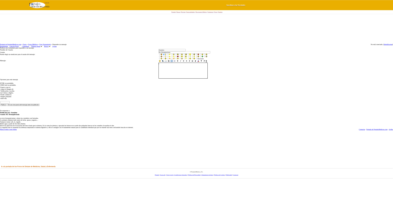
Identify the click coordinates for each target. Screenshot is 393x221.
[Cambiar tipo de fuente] (201, 62)
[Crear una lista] (174, 62)
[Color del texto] (198, 62)
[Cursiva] (180, 62)
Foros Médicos (33, 44)
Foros (25, 44)
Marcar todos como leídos (8, 129)
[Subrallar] (183, 62)
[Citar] (192, 62)
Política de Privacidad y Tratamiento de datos (200, 175)
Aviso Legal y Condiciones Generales (176, 175)
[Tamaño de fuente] (204, 62)
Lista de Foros (14, 46)
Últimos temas (35, 46)
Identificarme (388, 44)
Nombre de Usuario (6, 50)
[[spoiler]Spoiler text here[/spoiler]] (189, 62)
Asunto (2, 52)
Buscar (46, 46)
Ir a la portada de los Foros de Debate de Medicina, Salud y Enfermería (28, 166)
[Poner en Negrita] (177, 62)
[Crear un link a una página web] (162, 62)
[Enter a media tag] (171, 62)
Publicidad (229, 175)
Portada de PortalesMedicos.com (10, 44)
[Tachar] (186, 62)
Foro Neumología (45, 44)
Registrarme (4, 46)
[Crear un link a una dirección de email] (165, 62)
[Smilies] (160, 62)
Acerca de (162, 175)
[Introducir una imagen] (168, 62)
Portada (157, 175)
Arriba (391, 129)
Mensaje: (3, 60)
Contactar (362, 129)
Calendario (25, 46)
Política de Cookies (219, 175)
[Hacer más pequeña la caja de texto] (206, 60)
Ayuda (54, 46)
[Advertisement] (196, 28)
